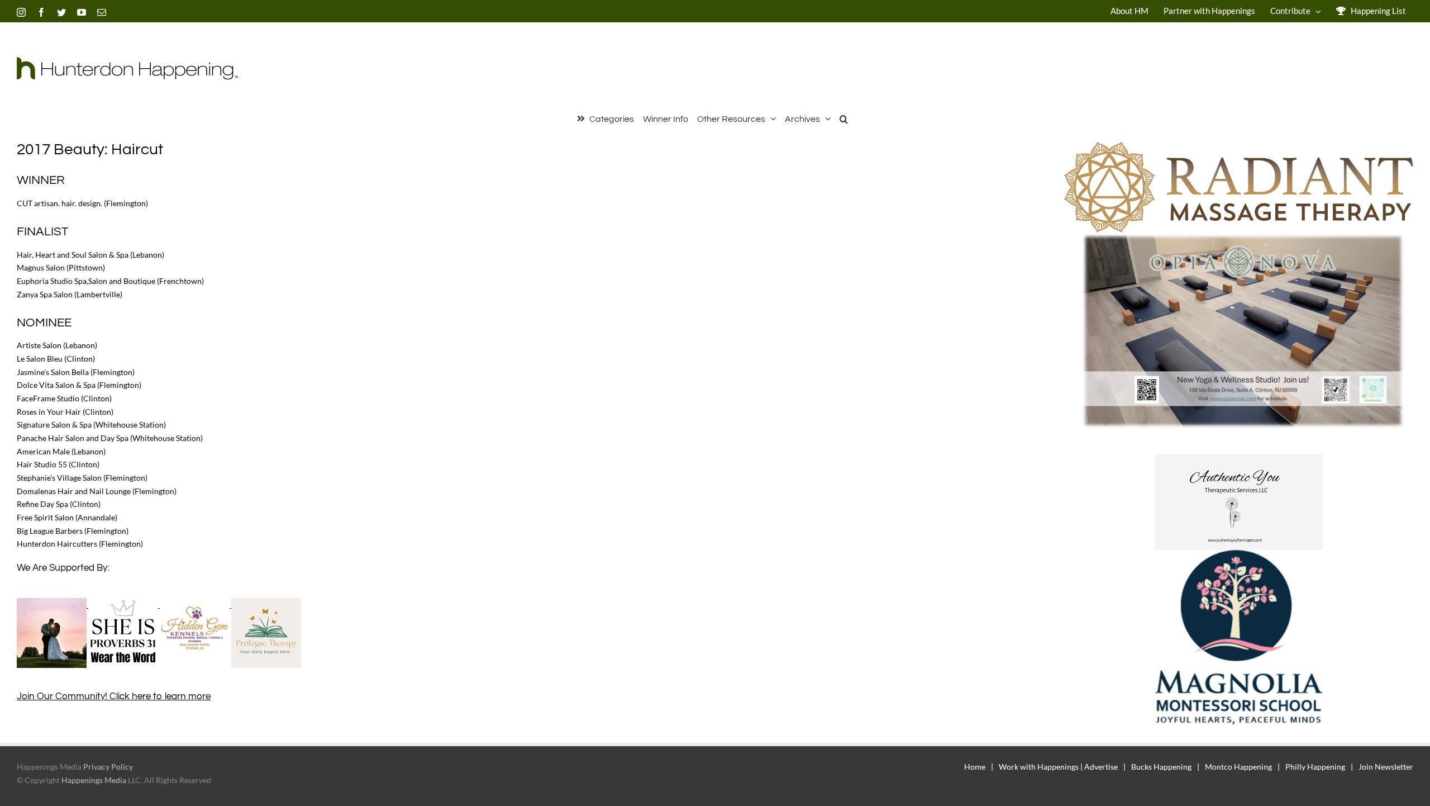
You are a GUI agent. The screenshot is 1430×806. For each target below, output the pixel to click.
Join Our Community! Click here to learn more (114, 696)
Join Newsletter (1385, 766)
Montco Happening (1238, 766)
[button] (844, 118)
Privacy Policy (108, 766)
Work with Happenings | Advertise (1058, 766)
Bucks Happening (1161, 766)
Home (974, 766)
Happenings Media (93, 780)
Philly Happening (1315, 766)
